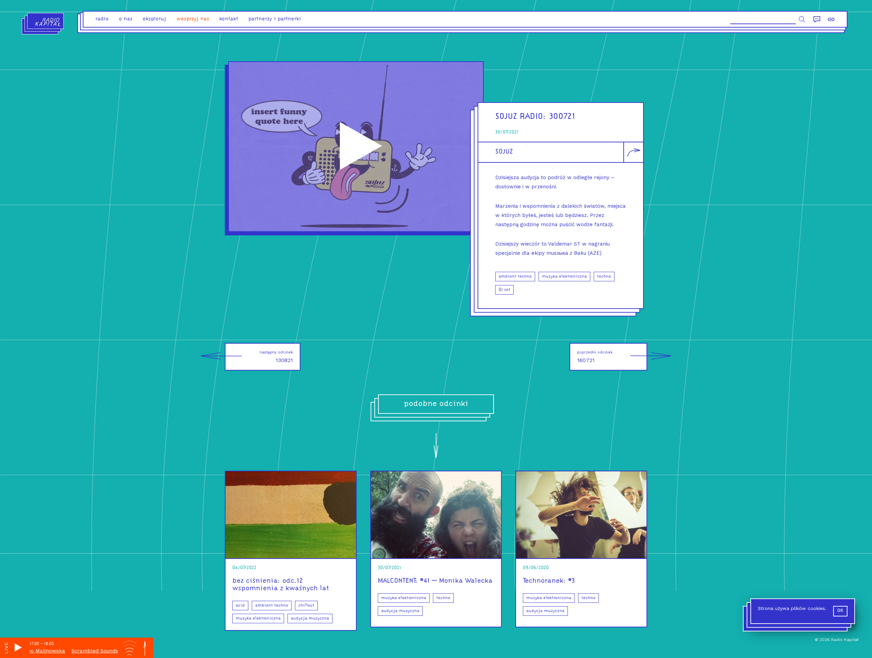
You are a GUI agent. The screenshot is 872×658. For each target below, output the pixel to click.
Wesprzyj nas (192, 19)
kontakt (228, 19)
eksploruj (154, 19)
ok (840, 611)
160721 (594, 356)
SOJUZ (504, 152)
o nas (126, 19)
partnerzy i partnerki (274, 19)
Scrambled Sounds (74, 651)
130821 (276, 356)
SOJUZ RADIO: (520, 116)
